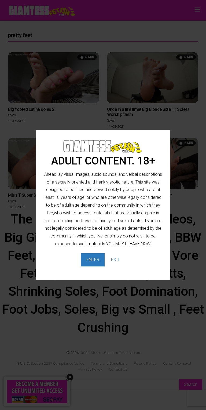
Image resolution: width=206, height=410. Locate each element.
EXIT (115, 259)
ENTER (92, 259)
